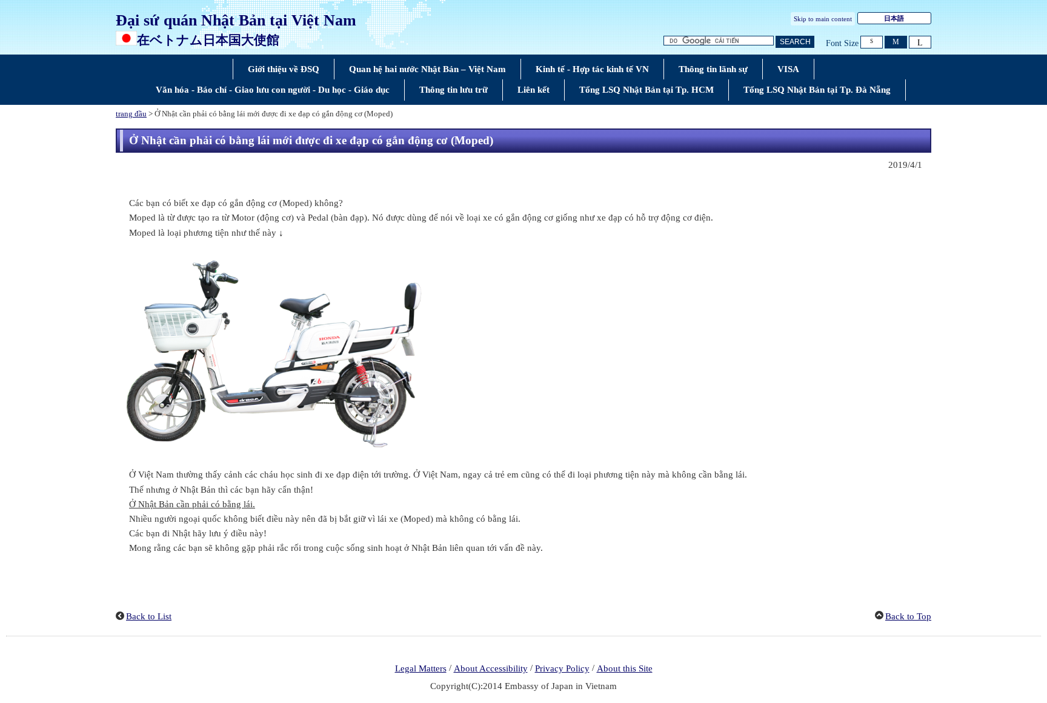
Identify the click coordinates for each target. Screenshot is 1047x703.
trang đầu (131, 114)
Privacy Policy (562, 668)
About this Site (625, 668)
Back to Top (908, 616)
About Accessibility (491, 668)
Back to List (148, 616)
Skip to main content (823, 18)
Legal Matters (421, 668)
